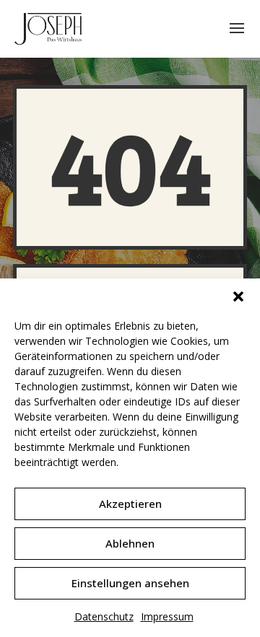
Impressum (167, 616)
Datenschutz (104, 616)
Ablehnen (130, 543)
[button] (238, 296)
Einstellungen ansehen (130, 583)
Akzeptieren (130, 503)
